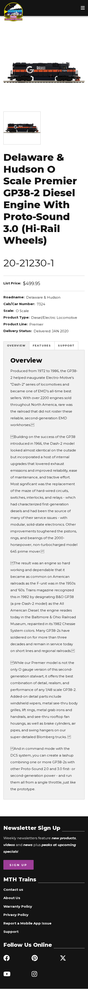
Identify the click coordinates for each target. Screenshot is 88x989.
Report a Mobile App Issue (27, 923)
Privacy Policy (15, 915)
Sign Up (18, 865)
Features (42, 345)
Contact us (13, 889)
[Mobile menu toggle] (83, 8)
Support (66, 345)
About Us (11, 898)
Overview (16, 345)
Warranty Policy (17, 906)
